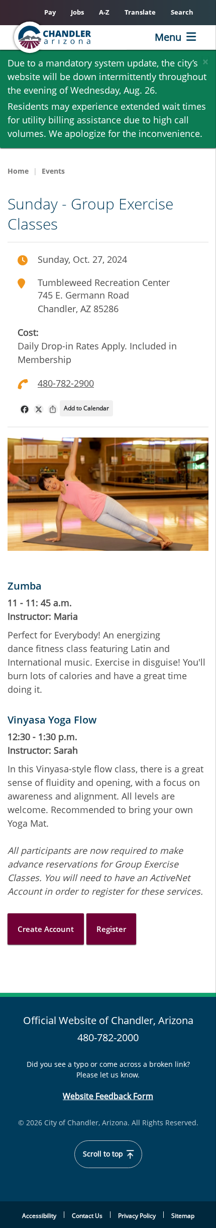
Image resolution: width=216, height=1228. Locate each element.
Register (111, 929)
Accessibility (39, 1215)
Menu (168, 37)
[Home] (68, 37)
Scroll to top (104, 1154)
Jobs (77, 12)
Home (18, 171)
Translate (140, 12)
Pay (50, 12)
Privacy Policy (137, 1215)
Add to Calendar (86, 408)
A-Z (104, 12)
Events (53, 171)
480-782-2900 (66, 383)
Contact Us (87, 1215)
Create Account (46, 929)
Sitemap (182, 1215)
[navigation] (25, 409)
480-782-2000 (108, 1037)
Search (182, 12)
